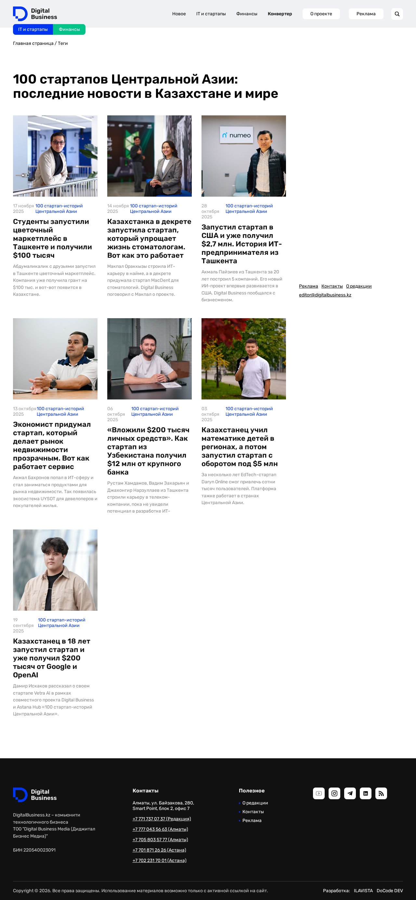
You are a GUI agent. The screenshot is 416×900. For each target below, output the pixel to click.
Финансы (69, 29)
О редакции (359, 286)
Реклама (366, 14)
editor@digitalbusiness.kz (325, 295)
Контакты (332, 286)
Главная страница (33, 43)
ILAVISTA (363, 890)
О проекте (321, 14)
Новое (179, 14)
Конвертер (280, 14)
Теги (63, 43)
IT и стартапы (33, 29)
